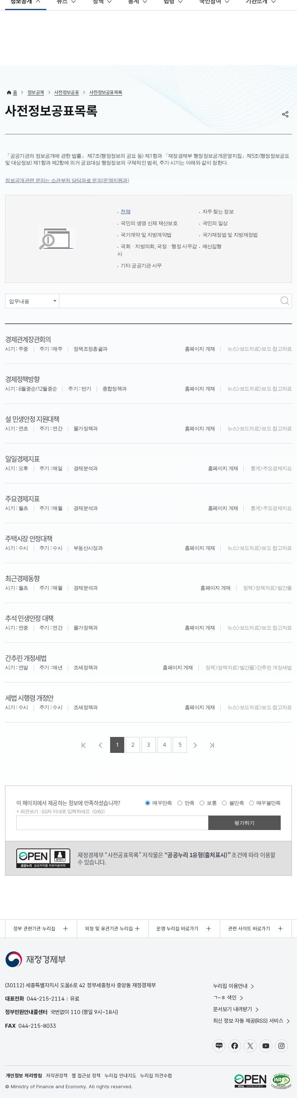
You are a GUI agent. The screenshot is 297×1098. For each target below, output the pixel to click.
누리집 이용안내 (230, 985)
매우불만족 (268, 802)
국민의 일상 (215, 223)
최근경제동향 (22, 578)
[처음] (84, 745)
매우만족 (162, 802)
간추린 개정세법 (25, 658)
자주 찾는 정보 (218, 211)
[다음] (196, 745)
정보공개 (36, 92)
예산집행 (212, 246)
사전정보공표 (66, 92)
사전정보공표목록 (105, 92)
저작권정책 (57, 1075)
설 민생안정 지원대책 (32, 419)
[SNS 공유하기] (285, 114)
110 (75, 1012)
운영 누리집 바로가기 (177, 928)
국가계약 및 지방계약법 (146, 235)
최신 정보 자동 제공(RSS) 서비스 (248, 1020)
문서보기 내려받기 (232, 1009)
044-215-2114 (45, 998)
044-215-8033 (37, 1025)
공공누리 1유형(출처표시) (43, 858)
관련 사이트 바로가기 (249, 928)
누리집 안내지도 (121, 1075)
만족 (189, 802)
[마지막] (212, 745)
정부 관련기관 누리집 (34, 928)
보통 (212, 802)
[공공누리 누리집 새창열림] (250, 1082)
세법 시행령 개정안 (29, 698)
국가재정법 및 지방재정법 (230, 235)
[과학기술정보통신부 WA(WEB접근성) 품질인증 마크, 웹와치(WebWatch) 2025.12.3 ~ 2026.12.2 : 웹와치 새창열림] (281, 1082)
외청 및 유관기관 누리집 (109, 928)
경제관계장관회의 (27, 339)
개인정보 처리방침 (24, 1075)
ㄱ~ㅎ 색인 (225, 997)
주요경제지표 (22, 498)
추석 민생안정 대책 (29, 618)
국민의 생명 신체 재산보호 (149, 223)
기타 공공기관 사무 (141, 265)
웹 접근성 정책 (86, 1075)
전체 (125, 211)
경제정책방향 (22, 379)
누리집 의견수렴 (156, 1075)
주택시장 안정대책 (28, 538)
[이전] (101, 745)
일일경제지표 (22, 459)
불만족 (236, 802)
